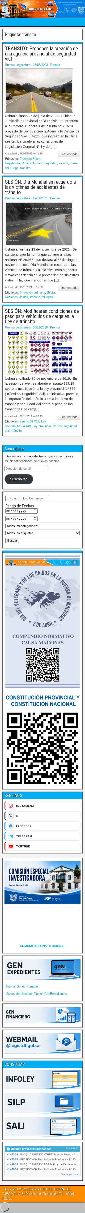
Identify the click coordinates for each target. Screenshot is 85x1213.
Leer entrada (68, 154)
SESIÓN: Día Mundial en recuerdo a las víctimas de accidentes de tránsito (40, 187)
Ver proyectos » (69, 1174)
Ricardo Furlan (32, 163)
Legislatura (12, 163)
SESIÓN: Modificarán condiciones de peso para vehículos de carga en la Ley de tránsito (42, 316)
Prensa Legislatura (17, 65)
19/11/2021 (40, 198)
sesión (63, 163)
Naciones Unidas (16, 297)
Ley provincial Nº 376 (47, 426)
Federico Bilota (30, 159)
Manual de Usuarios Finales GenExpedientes (36, 994)
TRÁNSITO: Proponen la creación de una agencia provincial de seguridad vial (41, 54)
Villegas (47, 297)
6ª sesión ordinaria (32, 292)
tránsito (25, 168)
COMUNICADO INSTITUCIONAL (42, 946)
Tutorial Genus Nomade (21, 986)
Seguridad (50, 163)
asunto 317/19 (29, 421)
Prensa (55, 65)
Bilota (51, 292)
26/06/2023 (40, 65)
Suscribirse (18, 479)
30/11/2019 (40, 327)
